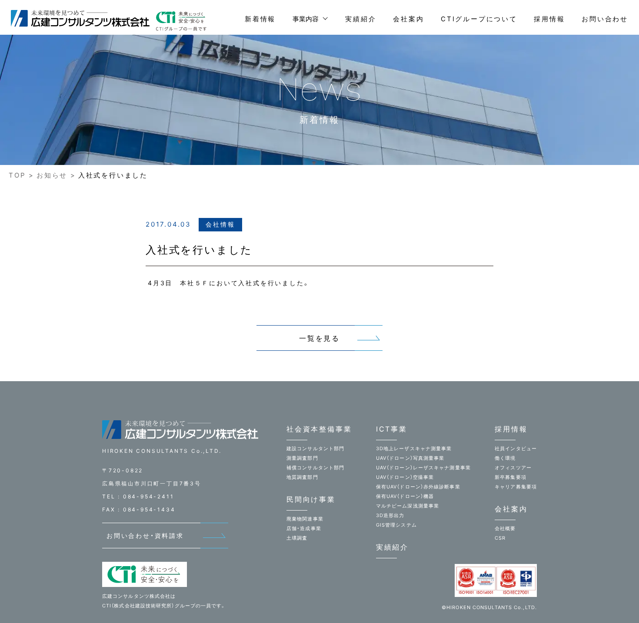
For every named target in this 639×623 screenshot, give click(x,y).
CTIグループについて (479, 19)
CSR (500, 538)
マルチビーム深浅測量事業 (407, 506)
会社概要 (505, 528)
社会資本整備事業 (319, 429)
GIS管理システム (396, 525)
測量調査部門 (302, 458)
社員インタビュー (516, 448)
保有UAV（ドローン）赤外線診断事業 (418, 487)
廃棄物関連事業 (304, 519)
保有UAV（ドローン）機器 (405, 496)
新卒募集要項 (510, 477)
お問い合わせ (605, 19)
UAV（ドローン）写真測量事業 (410, 458)
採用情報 (549, 19)
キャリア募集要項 (516, 487)
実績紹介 (360, 19)
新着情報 (260, 19)
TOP (17, 175)
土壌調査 (296, 538)
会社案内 (408, 19)
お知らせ (52, 175)
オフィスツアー (513, 468)
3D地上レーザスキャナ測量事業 (414, 448)
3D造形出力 (390, 515)
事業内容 (306, 19)
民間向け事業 (311, 499)
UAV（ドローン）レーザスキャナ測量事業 (423, 468)
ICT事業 (391, 429)
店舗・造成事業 (303, 528)
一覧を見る (319, 338)
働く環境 (505, 458)
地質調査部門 (302, 477)
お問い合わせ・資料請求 (145, 535)
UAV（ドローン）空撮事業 (405, 477)
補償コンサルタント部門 (315, 468)
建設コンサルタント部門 (315, 448)
